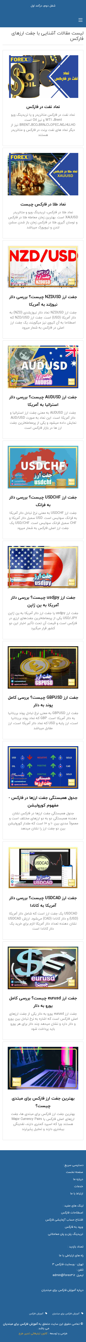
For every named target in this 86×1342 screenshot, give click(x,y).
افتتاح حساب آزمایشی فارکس (64, 1219)
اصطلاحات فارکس (72, 1212)
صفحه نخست (74, 1172)
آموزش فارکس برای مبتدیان (66, 1314)
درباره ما (78, 1179)
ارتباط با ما (76, 1193)
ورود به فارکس (74, 1226)
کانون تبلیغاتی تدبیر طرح (33, 1333)
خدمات (78, 1186)
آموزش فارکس (37, 1314)
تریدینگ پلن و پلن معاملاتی (65, 1234)
